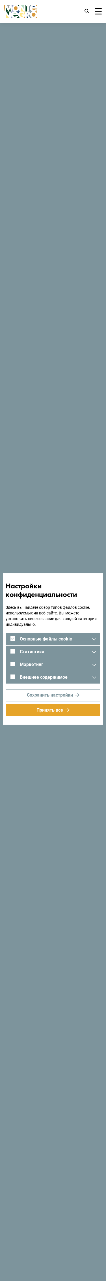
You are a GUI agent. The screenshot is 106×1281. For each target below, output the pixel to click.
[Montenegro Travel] (20, 11)
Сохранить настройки (50, 695)
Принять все (49, 710)
